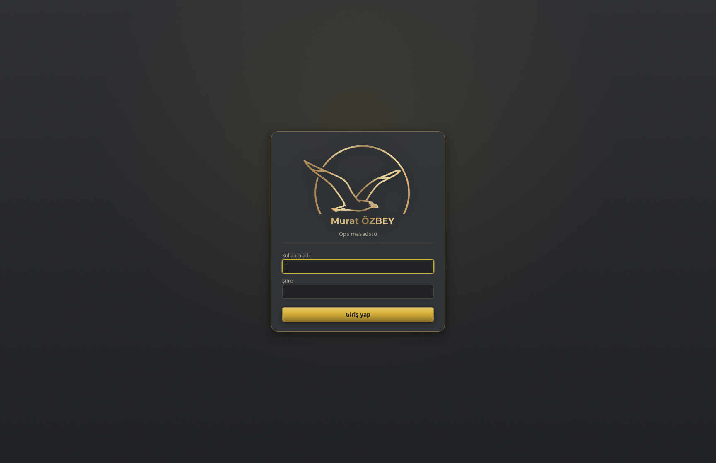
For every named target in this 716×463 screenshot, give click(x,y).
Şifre (287, 281)
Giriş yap (358, 314)
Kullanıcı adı (296, 255)
